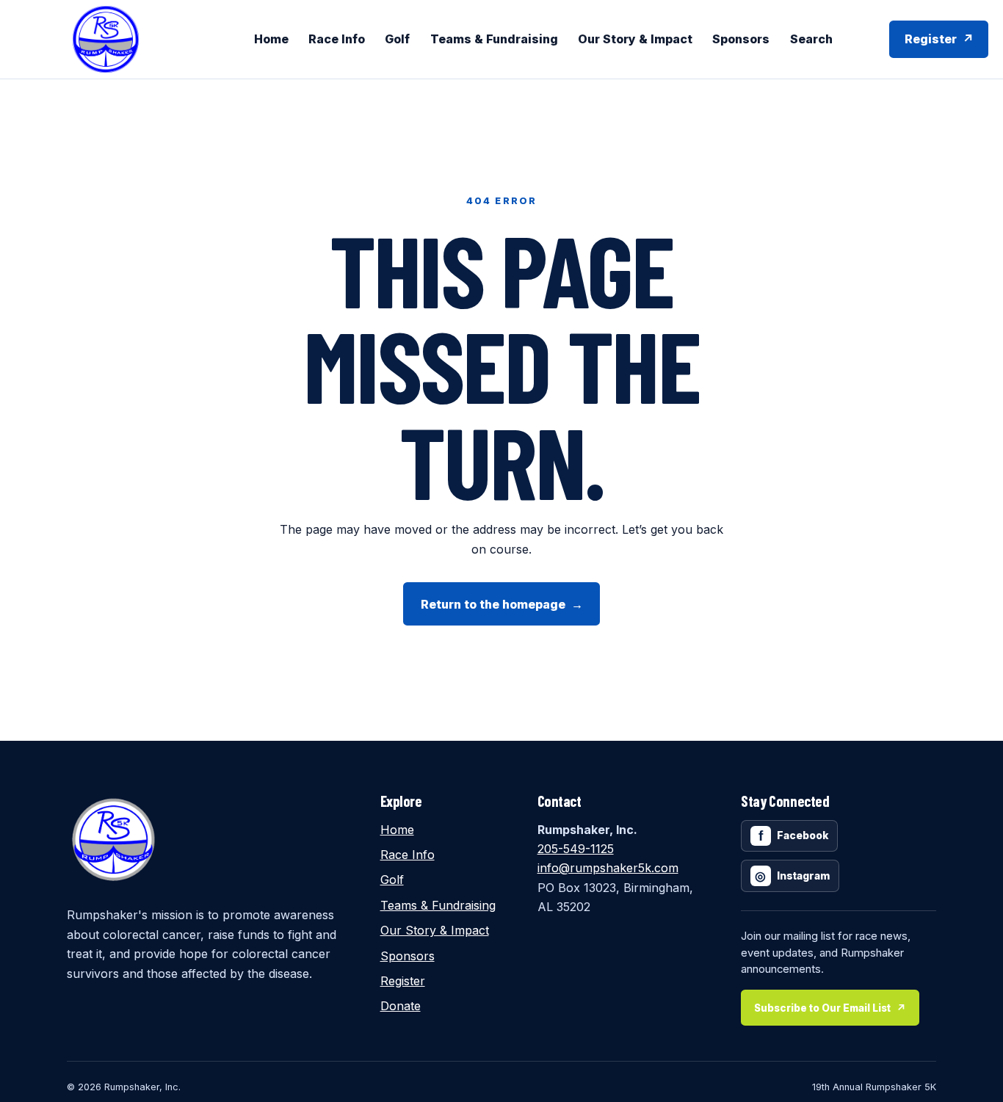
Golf (397, 39)
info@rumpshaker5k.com (607, 867)
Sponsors (741, 39)
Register (939, 39)
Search (811, 39)
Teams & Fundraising (494, 39)
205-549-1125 (575, 848)
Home (271, 39)
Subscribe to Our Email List (830, 1008)
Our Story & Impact (635, 39)
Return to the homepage (502, 604)
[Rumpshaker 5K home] (106, 39)
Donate (400, 1005)
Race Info (336, 39)
